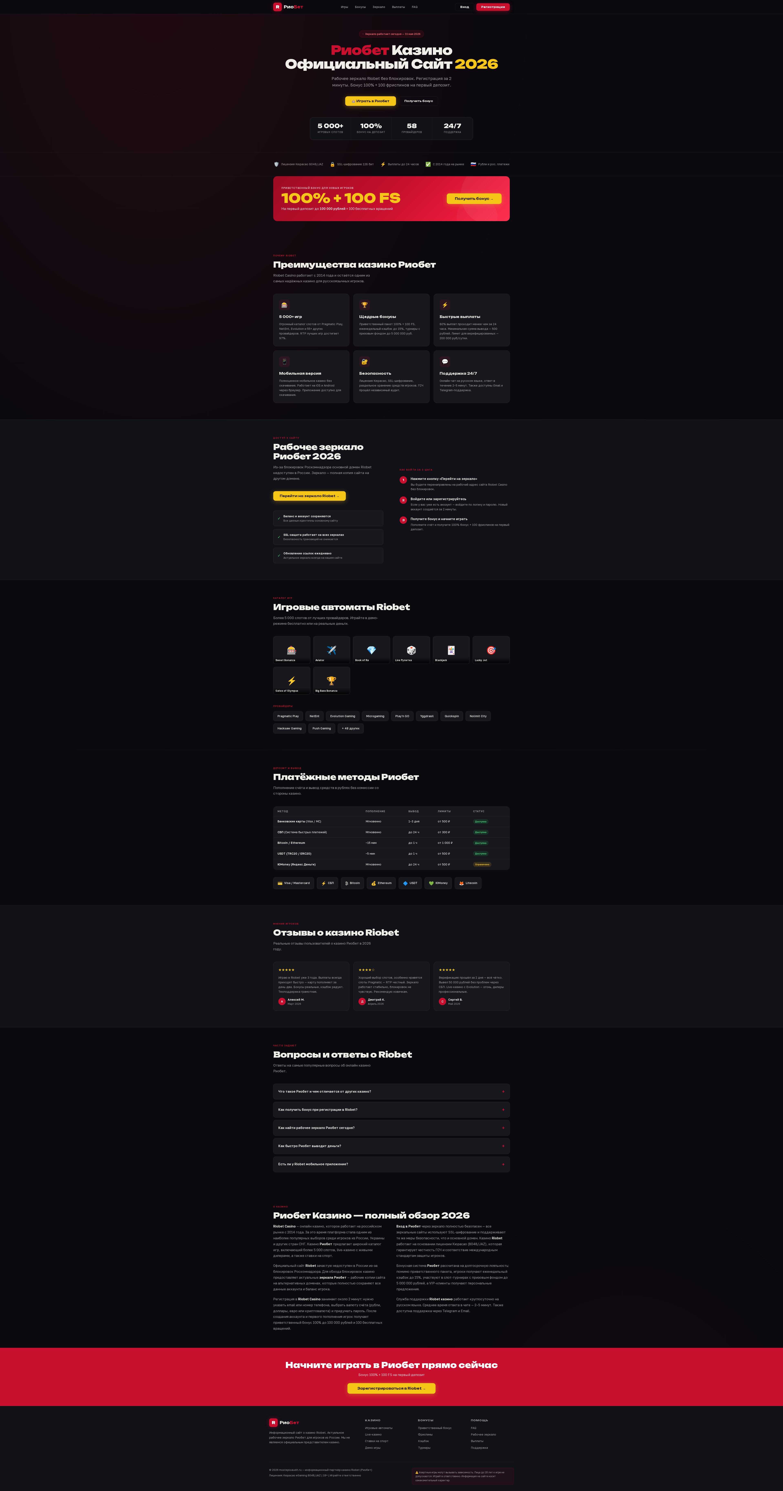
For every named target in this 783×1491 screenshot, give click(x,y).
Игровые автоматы (379, 1428)
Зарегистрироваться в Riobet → (391, 1388)
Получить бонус (418, 101)
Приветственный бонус (435, 1428)
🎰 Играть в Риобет (370, 101)
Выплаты (398, 7)
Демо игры (372, 1447)
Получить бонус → (474, 199)
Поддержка (479, 1447)
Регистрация (493, 7)
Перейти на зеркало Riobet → (309, 496)
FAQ (415, 7)
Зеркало (379, 7)
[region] (391, 838)
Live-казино (373, 1434)
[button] (391, 1091)
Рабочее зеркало (483, 1434)
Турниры (424, 1447)
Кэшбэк (423, 1441)
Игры (344, 7)
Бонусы (360, 7)
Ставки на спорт (376, 1441)
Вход (464, 7)
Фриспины (425, 1434)
